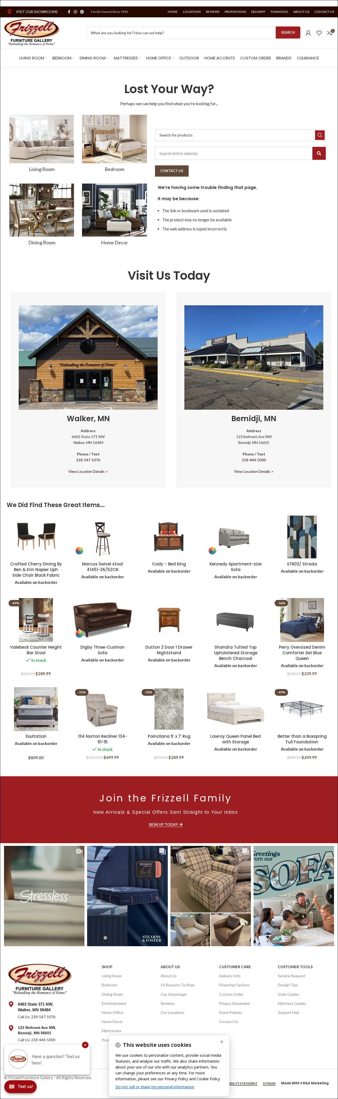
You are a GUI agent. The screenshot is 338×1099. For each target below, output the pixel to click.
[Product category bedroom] (114, 145)
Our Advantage (174, 994)
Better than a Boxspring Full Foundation (302, 739)
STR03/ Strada (302, 564)
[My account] (308, 33)
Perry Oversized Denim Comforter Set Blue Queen (302, 652)
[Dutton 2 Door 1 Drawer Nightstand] (169, 620)
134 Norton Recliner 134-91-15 (102, 739)
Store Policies (230, 1012)
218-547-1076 (88, 460)
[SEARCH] (320, 135)
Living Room (112, 975)
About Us (170, 966)
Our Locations (172, 1012)
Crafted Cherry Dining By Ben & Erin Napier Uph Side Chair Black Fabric (36, 569)
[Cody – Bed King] (169, 537)
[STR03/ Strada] (302, 537)
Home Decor (112, 1021)
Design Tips (288, 985)
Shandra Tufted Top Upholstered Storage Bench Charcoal (235, 652)
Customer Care (235, 966)
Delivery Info (229, 975)
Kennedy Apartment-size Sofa (235, 566)
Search (288, 32)
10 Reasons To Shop (178, 985)
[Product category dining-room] (41, 216)
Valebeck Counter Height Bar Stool (36, 650)
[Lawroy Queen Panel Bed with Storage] (235, 709)
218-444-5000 (254, 460)
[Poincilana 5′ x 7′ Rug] (169, 709)
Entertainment (114, 1003)
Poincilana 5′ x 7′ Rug (169, 736)
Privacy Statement (234, 1003)
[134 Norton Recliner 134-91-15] (102, 709)
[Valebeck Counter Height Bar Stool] (36, 620)
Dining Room (112, 994)
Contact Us (228, 1021)
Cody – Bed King (169, 564)
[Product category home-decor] (114, 216)
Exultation (36, 736)
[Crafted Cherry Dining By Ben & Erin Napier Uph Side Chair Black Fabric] (36, 537)
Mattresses (111, 1030)
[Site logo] (32, 32)
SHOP (107, 966)
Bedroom (109, 985)
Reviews (168, 1003)
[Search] (319, 153)
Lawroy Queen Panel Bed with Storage (235, 739)
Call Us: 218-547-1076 (36, 1016)
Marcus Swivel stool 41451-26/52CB (102, 566)
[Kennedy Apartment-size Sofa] (235, 537)
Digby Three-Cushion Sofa (102, 650)
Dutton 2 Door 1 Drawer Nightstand (169, 650)
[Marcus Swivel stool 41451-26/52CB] (102, 537)
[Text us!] (20, 1088)
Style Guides (288, 994)
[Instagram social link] (75, 12)
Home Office (112, 1012)
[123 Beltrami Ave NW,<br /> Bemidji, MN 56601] (11, 1028)
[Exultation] (36, 709)
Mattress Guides (292, 1003)
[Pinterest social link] (82, 12)
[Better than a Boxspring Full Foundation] (302, 709)
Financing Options (234, 985)
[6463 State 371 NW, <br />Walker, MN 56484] (11, 1004)
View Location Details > (88, 471)
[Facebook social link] (69, 12)
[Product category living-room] (41, 145)
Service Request (291, 975)
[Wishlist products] (319, 33)
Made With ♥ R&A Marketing (305, 1083)
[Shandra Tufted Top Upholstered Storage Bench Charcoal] (235, 620)
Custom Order (231, 994)
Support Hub (288, 1012)
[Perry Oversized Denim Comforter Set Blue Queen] (302, 620)
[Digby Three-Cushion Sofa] (102, 620)
